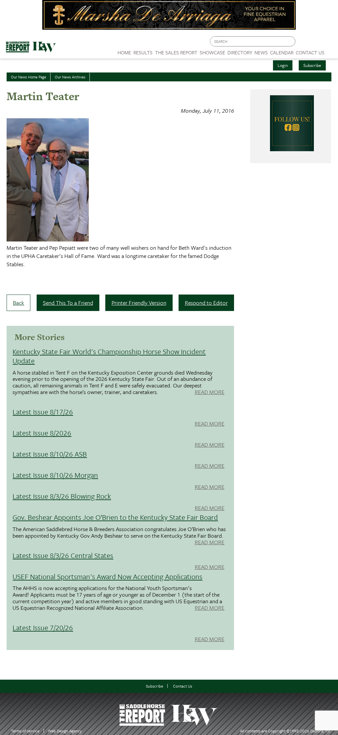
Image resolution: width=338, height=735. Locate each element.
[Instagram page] (329, 43)
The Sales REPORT (176, 52)
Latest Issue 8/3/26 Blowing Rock (62, 496)
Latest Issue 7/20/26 (43, 627)
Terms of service (25, 731)
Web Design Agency (65, 731)
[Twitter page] (316, 43)
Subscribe (312, 65)
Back (18, 302)
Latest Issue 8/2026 (42, 433)
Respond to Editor (206, 302)
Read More (209, 392)
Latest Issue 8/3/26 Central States (63, 555)
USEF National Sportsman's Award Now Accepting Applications (107, 576)
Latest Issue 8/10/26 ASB (50, 454)
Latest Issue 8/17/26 (43, 412)
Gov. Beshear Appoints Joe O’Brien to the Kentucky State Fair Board (115, 517)
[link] (124, 51)
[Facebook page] (304, 43)
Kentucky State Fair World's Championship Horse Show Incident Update (109, 356)
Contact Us (182, 686)
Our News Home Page (28, 77)
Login (283, 65)
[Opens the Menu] (331, 50)
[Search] (290, 41)
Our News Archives (70, 77)
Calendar (281, 52)
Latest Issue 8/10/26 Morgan (55, 475)
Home (124, 52)
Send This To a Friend (68, 302)
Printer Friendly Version (139, 302)
